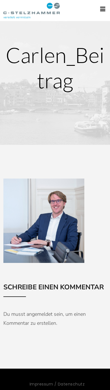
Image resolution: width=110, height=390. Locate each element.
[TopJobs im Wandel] (31, 10)
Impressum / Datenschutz (57, 384)
